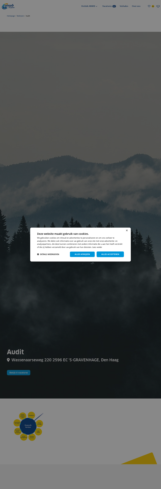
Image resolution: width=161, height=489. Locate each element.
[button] (48, 254)
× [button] (127, 230)
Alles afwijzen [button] (82, 254)
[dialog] (80, 244)
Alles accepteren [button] (110, 254)
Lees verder (97, 247)
